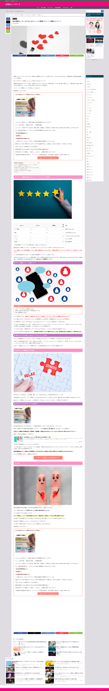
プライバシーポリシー (9, 689)
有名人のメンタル (90, 150)
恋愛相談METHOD (90, 145)
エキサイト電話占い (90, 92)
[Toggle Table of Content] (37, 163)
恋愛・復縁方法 (58, 7)
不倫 (71, 7)
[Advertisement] (31, 66)
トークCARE (89, 110)
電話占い (88, 164)
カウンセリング (50, 7)
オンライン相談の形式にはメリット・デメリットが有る (25, 164)
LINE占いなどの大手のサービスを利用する (23, 170)
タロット (88, 105)
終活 (87, 158)
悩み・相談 (43, 7)
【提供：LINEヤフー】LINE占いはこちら (48, 158)
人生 (87, 121)
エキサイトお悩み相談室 (91, 89)
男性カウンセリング (90, 156)
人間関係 (88, 124)
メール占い (89, 113)
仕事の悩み (89, 126)
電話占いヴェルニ (90, 174)
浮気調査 (88, 153)
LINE (88, 78)
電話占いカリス (89, 169)
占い (87, 129)
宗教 (87, 134)
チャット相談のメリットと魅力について (22, 166)
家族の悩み (89, 137)
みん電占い (89, 86)
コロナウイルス (89, 97)
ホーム (38, 7)
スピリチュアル (65, 7)
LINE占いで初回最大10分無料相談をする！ (48, 457)
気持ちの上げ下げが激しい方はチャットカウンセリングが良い (27, 167)
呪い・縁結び (89, 132)
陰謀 (87, 161)
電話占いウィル (89, 166)
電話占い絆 (89, 177)
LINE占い (17, 122)
